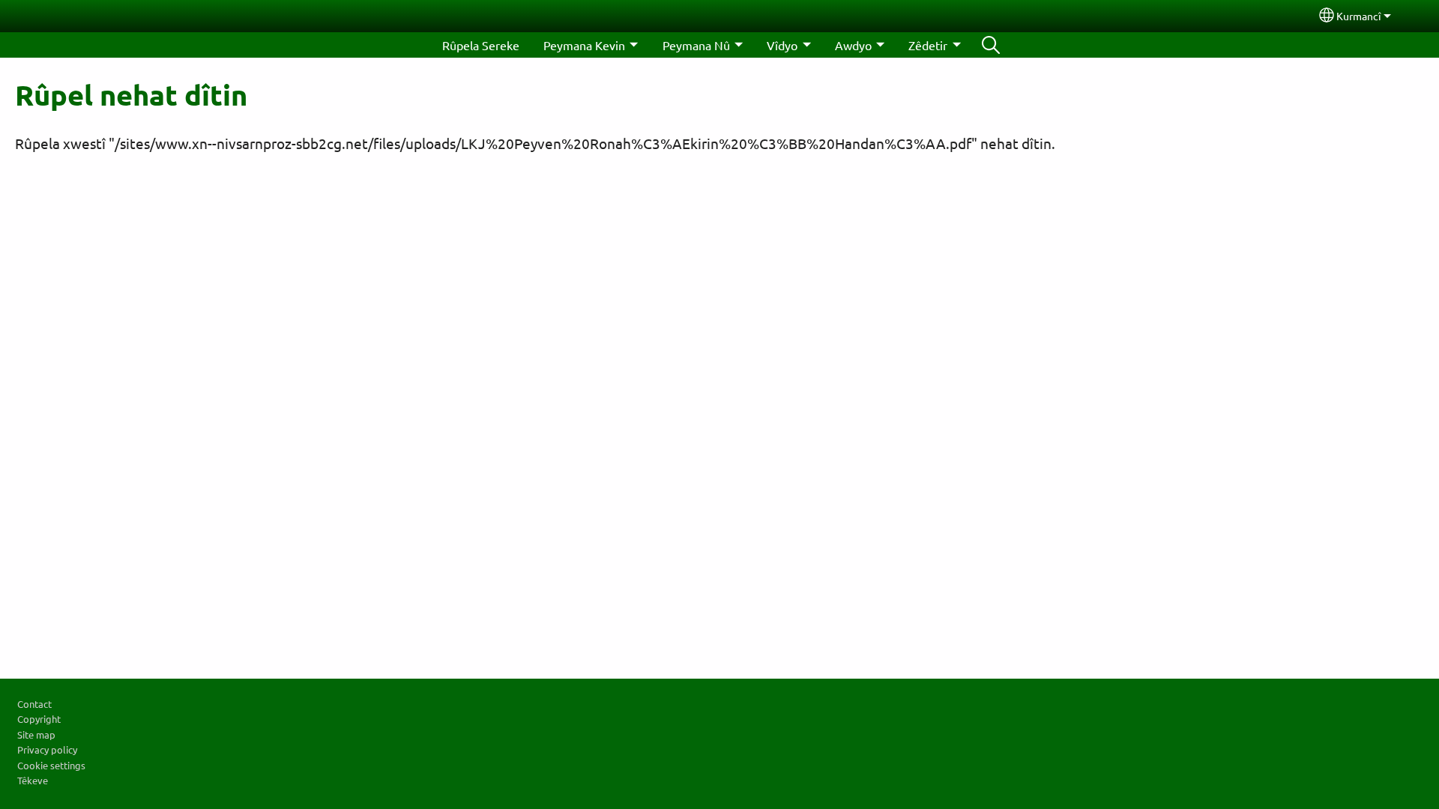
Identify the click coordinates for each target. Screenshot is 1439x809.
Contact (34, 703)
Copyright (39, 718)
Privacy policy (47, 749)
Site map (36, 734)
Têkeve (32, 780)
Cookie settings (51, 765)
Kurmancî (1358, 15)
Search (991, 45)
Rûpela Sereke (480, 44)
